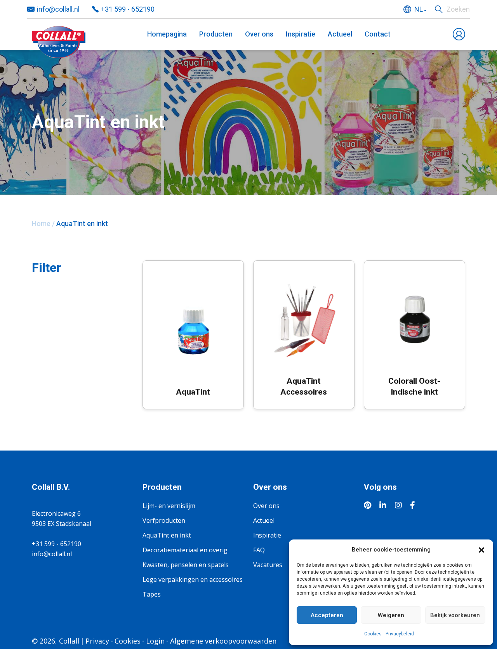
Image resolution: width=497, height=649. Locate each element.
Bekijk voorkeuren (455, 615)
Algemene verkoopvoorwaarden (223, 641)
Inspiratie (300, 34)
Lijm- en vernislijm (168, 505)
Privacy (97, 641)
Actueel (340, 34)
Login (155, 641)
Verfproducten (163, 520)
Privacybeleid (400, 634)
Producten (216, 34)
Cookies (373, 634)
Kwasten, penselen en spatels (185, 564)
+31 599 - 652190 (128, 9)
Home (41, 223)
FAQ (259, 550)
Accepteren (327, 615)
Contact (378, 34)
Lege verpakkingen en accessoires (192, 579)
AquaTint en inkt (166, 535)
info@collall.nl (58, 9)
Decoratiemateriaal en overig (185, 550)
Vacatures (267, 564)
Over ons (259, 34)
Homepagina (167, 34)
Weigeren (391, 615)
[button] (481, 549)
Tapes (151, 594)
